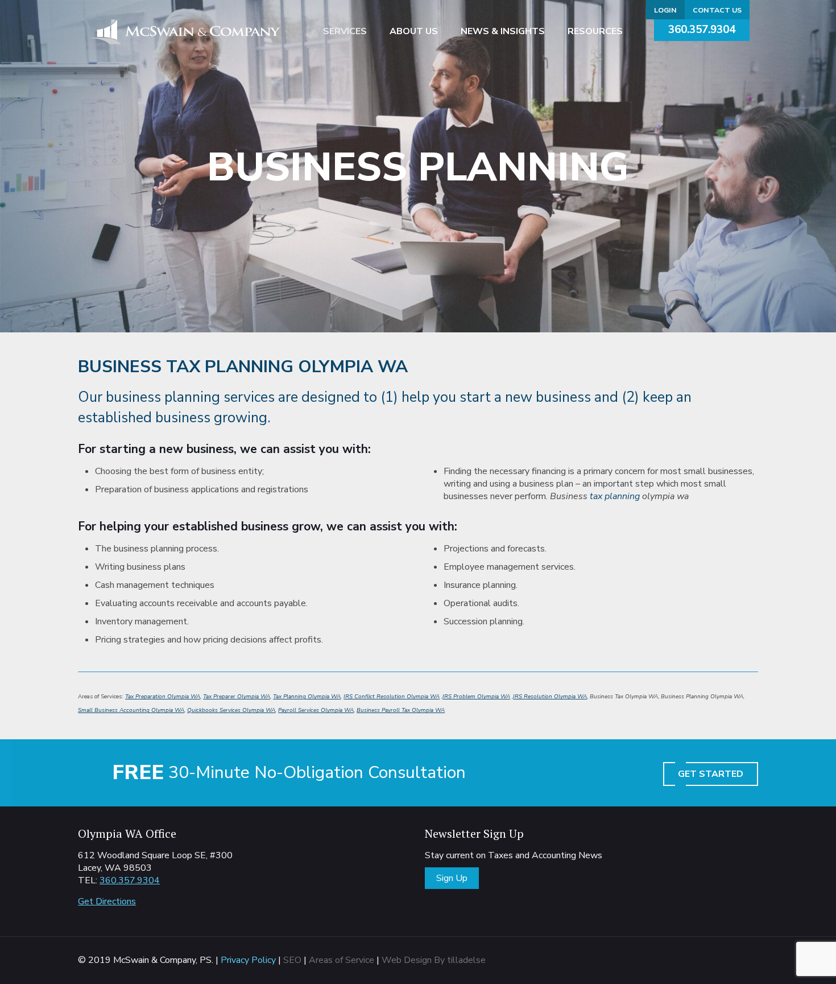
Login (665, 10)
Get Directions (107, 901)
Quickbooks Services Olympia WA (231, 710)
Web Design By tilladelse (434, 960)
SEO (292, 960)
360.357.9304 (701, 29)
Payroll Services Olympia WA (316, 710)
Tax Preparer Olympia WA (236, 697)
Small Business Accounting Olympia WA (131, 710)
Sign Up (451, 878)
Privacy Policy (248, 960)
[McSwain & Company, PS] (184, 31)
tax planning (615, 496)
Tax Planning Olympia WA (307, 697)
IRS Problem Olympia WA (476, 697)
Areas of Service (341, 960)
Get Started (710, 774)
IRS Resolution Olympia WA (550, 697)
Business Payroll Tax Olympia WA (401, 710)
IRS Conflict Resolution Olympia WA (391, 697)
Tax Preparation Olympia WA (162, 697)
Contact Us (717, 10)
